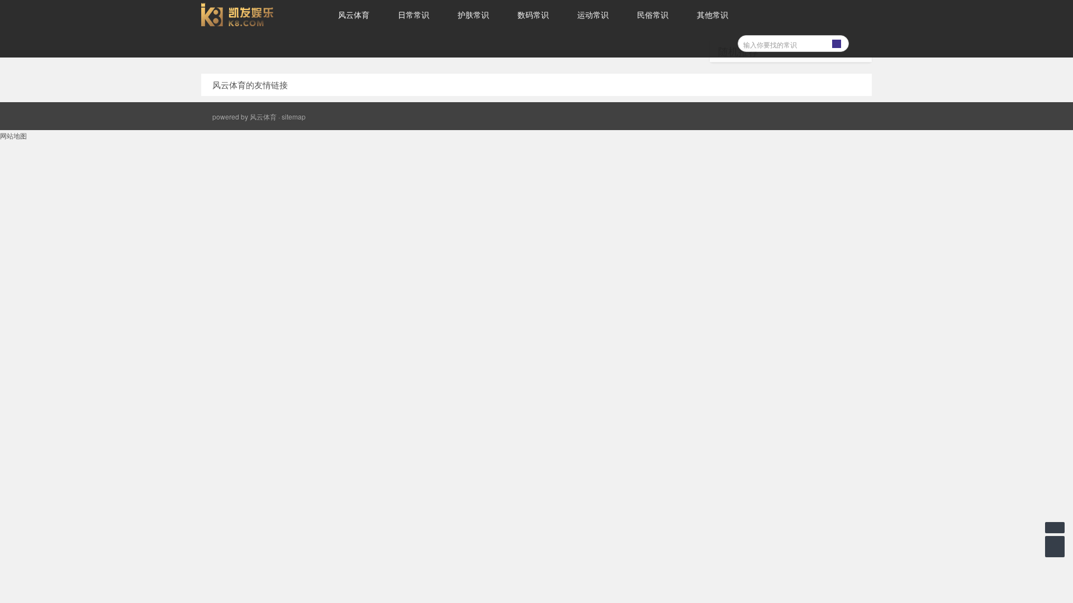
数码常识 (533, 14)
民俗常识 (652, 14)
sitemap (294, 116)
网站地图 (13, 135)
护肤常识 (473, 14)
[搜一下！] (836, 42)
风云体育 (353, 14)
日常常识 (413, 14)
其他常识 (712, 14)
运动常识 (593, 14)
